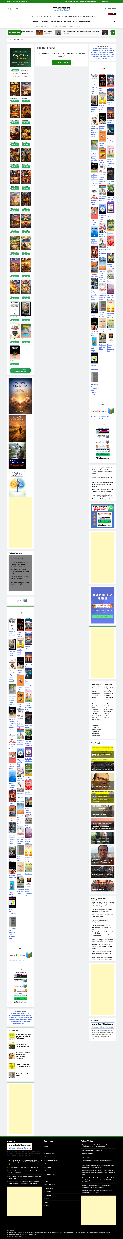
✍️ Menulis (15, 73)
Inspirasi (39, 17)
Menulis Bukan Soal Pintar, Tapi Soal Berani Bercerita (23, 1167)
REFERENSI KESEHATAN (42, 1232)
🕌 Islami (25, 76)
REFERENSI (27, 1015)
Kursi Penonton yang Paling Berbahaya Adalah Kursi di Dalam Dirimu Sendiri (20, 571)
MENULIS (12, 1019)
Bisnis (85, 26)
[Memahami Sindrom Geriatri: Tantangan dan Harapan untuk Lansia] (92, 33)
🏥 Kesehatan (24, 70)
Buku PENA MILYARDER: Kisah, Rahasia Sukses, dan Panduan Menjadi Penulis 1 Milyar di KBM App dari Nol (103, 904)
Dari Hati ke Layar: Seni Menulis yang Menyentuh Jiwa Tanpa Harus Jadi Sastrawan (102, 484)
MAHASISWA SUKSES (16, 1017)
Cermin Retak (85, 1157)
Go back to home (62, 63)
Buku (75, 21)
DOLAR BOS (14, 1013)
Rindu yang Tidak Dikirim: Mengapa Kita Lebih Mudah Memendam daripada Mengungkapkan (103, 933)
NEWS (30, 1019)
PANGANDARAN (25, 1021)
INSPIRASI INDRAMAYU (14, 1234)
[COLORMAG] (102, 1028)
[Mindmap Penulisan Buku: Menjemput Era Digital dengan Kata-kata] (41, 33)
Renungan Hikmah (89, 17)
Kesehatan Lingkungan (73, 17)
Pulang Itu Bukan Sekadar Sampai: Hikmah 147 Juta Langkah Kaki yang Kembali (102, 946)
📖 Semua (15, 70)
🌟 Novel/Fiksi (16, 76)
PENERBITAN (17, 1023)
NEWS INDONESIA (104, 1232)
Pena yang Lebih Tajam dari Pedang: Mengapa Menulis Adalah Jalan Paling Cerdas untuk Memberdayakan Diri (102, 497)
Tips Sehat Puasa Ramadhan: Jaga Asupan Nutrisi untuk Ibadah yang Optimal (101, 927)
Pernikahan (54, 26)
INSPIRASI (22, 1013)
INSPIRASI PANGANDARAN (29, 1234)
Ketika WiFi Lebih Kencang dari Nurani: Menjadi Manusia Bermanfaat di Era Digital (19, 564)
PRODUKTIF (27, 1017)
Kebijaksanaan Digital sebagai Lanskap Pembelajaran (97, 1160)
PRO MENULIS (82, 1232)
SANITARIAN (19, 1015)
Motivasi (60, 17)
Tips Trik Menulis (84, 21)
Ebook (72, 26)
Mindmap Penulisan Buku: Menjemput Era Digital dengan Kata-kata (66, 31)
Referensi (45, 21)
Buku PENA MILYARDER (17, 559)
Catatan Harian (49, 17)
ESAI (28, 1013)
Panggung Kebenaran (102, 1)
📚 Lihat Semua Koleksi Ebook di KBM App (20, 370)
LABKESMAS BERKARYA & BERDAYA (92, 1150)
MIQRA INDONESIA (21, 1019)
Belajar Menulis (56, 21)
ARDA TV (30, 17)
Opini (78, 26)
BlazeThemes (18, 1236)
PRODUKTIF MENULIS (70, 1232)
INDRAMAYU (15, 1021)
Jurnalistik (64, 26)
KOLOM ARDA (22, 1232)
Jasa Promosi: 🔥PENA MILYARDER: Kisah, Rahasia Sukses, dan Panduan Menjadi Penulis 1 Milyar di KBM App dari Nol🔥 (25, 1162)
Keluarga (67, 21)
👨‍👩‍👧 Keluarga (25, 73)
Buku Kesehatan (41, 26)
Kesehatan (35, 21)
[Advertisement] (20, 522)
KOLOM (11, 1015)
